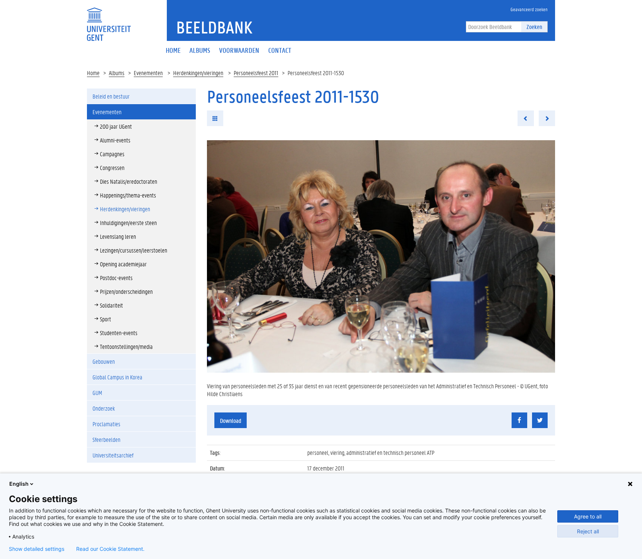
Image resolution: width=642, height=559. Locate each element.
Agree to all (588, 516)
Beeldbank (214, 27)
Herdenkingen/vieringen (198, 73)
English (19, 484)
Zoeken (534, 26)
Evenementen (148, 73)
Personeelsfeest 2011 (256, 73)
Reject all (588, 531)
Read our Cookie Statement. (110, 549)
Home (93, 73)
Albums (116, 73)
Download (230, 420)
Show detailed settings (36, 549)
